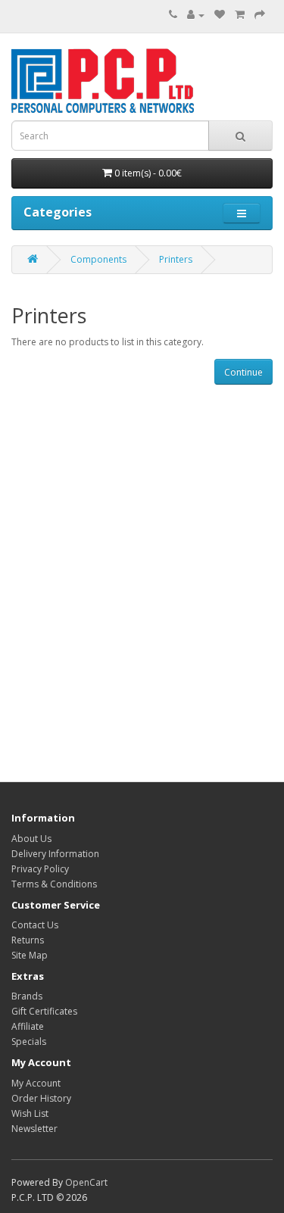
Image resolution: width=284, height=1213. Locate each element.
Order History (41, 1098)
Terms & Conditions (54, 884)
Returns (27, 940)
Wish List (29, 1113)
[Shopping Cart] (240, 14)
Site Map (29, 955)
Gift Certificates (44, 1011)
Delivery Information (55, 853)
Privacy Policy (40, 868)
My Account (36, 1083)
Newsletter (34, 1128)
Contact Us (34, 924)
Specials (28, 1041)
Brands (26, 996)
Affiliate (27, 1026)
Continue (243, 372)
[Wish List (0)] (219, 14)
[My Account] (195, 14)
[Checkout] (259, 14)
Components (98, 259)
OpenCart (86, 1182)
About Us (31, 838)
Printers (175, 259)
